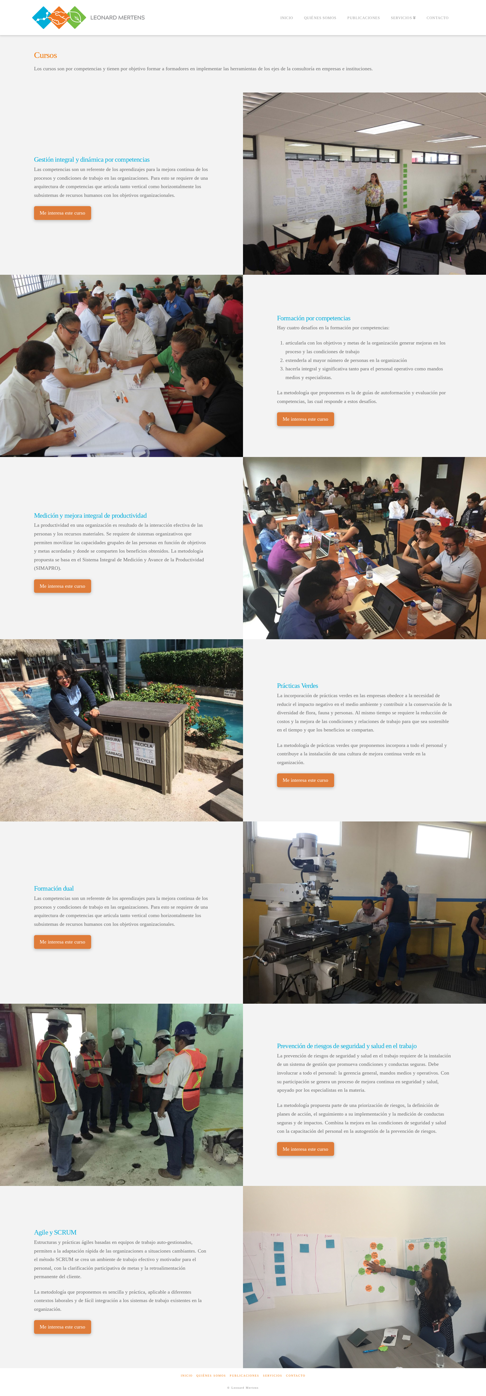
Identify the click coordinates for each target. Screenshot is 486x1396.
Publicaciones (244, 1375)
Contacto (295, 1375)
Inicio (187, 1375)
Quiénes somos (211, 1375)
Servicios (272, 1375)
